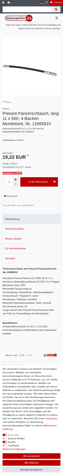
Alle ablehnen (31, 462)
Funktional (13, 445)
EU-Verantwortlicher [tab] (15, 248)
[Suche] (56, 9)
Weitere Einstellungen (14, 449)
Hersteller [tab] (10, 258)
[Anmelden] (3, 2)
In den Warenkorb (38, 181)
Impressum (51, 418)
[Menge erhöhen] (15, 179)
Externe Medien (16, 438)
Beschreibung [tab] (12, 219)
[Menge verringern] (15, 184)
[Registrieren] (9, 2)
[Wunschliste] (46, 2)
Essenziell (13, 435)
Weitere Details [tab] (13, 238)
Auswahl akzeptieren (31, 469)
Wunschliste (11, 196)
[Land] (41, 2)
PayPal (11, 442)
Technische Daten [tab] (14, 228)
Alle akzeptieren (31, 456)
